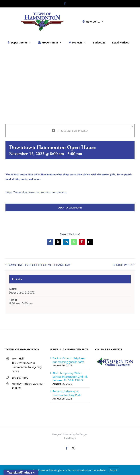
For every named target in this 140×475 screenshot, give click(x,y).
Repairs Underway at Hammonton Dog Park (66, 393)
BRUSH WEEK (123, 265)
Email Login (70, 438)
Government (50, 42)
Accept (113, 470)
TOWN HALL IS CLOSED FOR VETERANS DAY (39, 265)
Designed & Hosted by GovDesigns (70, 434)
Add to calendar (70, 207)
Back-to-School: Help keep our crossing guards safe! (68, 360)
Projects (77, 42)
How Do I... (93, 21)
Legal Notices (120, 42)
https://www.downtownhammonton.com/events (36, 192)
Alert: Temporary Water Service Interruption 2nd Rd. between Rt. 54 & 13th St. (70, 376)
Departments (19, 42)
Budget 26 (99, 42)
